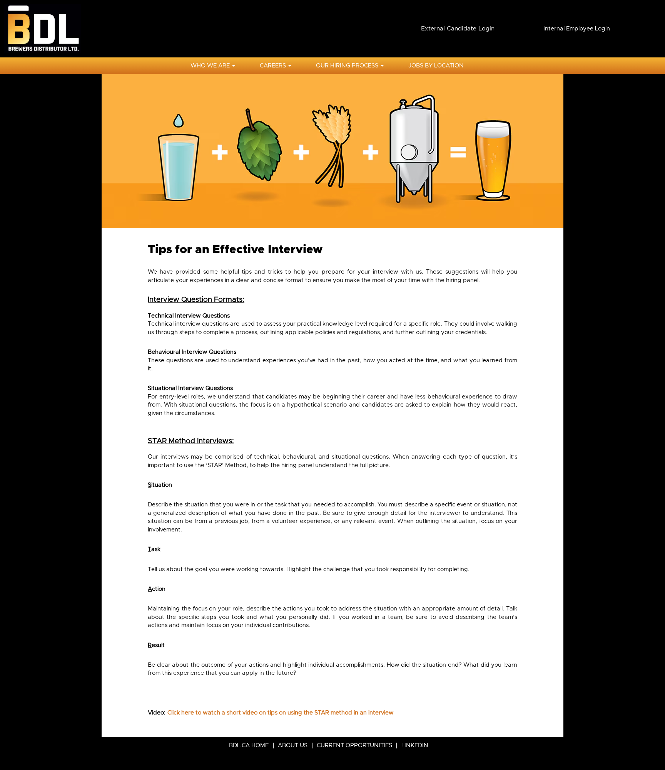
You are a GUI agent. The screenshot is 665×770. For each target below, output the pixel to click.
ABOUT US (292, 745)
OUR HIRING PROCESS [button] (348, 66)
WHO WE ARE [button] (210, 66)
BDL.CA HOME (249, 745)
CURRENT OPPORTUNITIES (354, 745)
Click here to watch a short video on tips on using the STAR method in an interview (280, 713)
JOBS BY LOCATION (436, 66)
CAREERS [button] (273, 66)
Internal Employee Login (576, 29)
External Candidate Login (458, 28)
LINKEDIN (414, 745)
